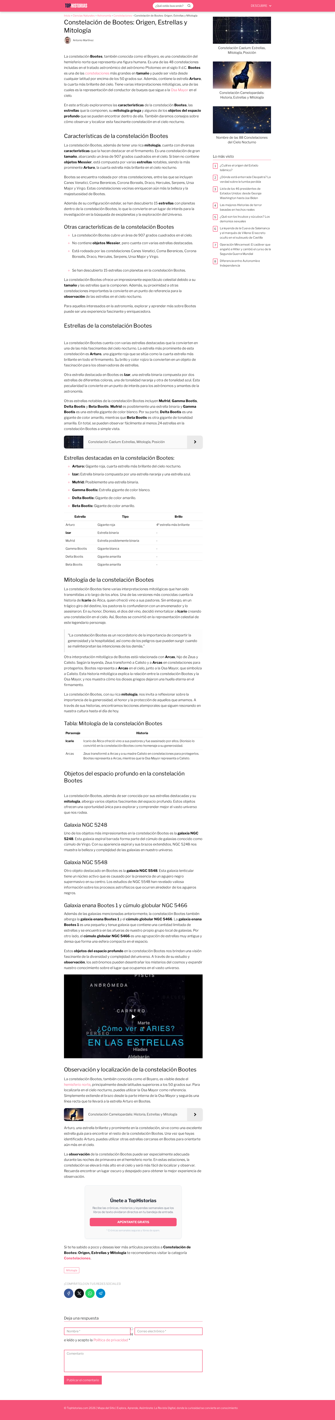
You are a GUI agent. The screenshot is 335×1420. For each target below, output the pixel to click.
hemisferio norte (77, 1085)
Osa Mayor (179, 90)
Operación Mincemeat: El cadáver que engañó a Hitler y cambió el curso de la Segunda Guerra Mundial (245, 249)
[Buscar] (189, 6)
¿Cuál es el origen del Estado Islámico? (239, 168)
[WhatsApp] (90, 1293)
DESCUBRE (259, 6)
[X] (79, 1293)
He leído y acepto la (98, 1337)
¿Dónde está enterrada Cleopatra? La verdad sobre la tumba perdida (245, 179)
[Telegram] (100, 1293)
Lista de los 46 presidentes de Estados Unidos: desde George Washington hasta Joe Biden (241, 193)
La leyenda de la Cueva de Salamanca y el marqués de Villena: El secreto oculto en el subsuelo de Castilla (245, 233)
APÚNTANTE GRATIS (133, 1222)
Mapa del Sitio (106, 1408)
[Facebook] (68, 1293)
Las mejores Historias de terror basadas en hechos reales (241, 207)
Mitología (71, 1270)
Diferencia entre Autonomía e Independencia (240, 263)
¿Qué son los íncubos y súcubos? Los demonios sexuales (245, 219)
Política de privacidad (111, 1340)
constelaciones (97, 73)
